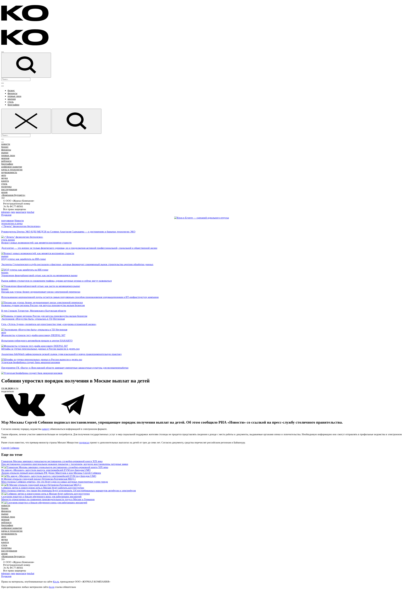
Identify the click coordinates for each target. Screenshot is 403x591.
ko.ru (51, 587)
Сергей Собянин (10, 448)
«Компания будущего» (13, 195)
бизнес (11, 90)
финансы (12, 93)
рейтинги (6, 161)
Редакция (6, 215)
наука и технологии (12, 169)
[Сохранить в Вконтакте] (25, 415)
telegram (5, 212)
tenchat (30, 212)
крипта (5, 181)
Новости (19, 220)
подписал (84, 442)
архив (4, 192)
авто (3, 175)
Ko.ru (56, 581)
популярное (7, 220)
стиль (11, 101)
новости (5, 144)
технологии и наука (12, 223)
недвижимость (9, 172)
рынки (4, 152)
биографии (13, 104)
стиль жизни (8, 239)
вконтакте (21, 212)
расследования (9, 189)
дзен (12, 212)
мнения (12, 99)
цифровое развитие (11, 166)
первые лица (14, 96)
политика (6, 186)
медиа (4, 178)
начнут (45, 429)
